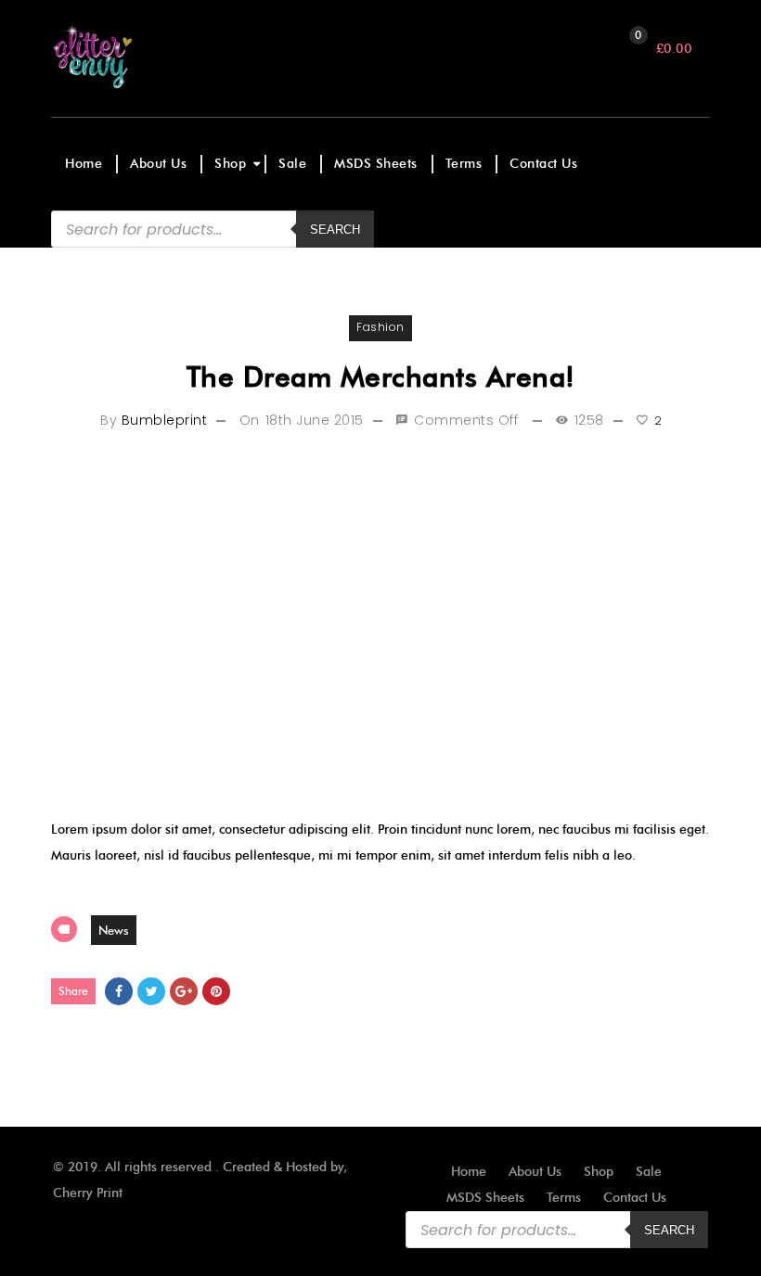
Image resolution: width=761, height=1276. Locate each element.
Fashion (380, 327)
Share (73, 991)
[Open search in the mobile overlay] (212, 229)
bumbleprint (165, 420)
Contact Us (543, 164)
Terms (464, 164)
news (113, 930)
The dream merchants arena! (381, 377)
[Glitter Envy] (132, 55)
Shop (230, 164)
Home (83, 164)
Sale (292, 164)
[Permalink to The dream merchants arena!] (380, 624)
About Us (158, 164)
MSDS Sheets (376, 164)
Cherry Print (88, 1193)
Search (669, 1230)
